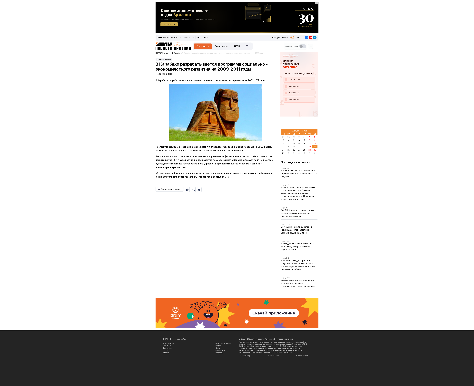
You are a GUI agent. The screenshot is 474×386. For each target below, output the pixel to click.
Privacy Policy (244, 355)
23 (315, 146)
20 (299, 146)
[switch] (302, 46)
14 (304, 143)
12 (294, 143)
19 (294, 146)
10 (283, 143)
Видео (218, 345)
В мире (166, 353)
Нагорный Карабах (164, 59)
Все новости (203, 46)
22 (309, 146)
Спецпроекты (221, 46)
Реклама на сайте (178, 339)
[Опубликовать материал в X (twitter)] (199, 189)
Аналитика (220, 350)
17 (283, 146)
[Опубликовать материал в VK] (193, 189)
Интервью (220, 353)
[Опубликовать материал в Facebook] (187, 189)
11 (288, 143)
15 (310, 143)
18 (288, 146)
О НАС (165, 339)
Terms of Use (273, 355)
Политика (167, 345)
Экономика (167, 348)
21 (304, 146)
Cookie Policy (302, 355)
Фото (217, 348)
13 (299, 143)
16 (315, 143)
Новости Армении (223, 343)
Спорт (165, 350)
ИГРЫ (237, 46)
